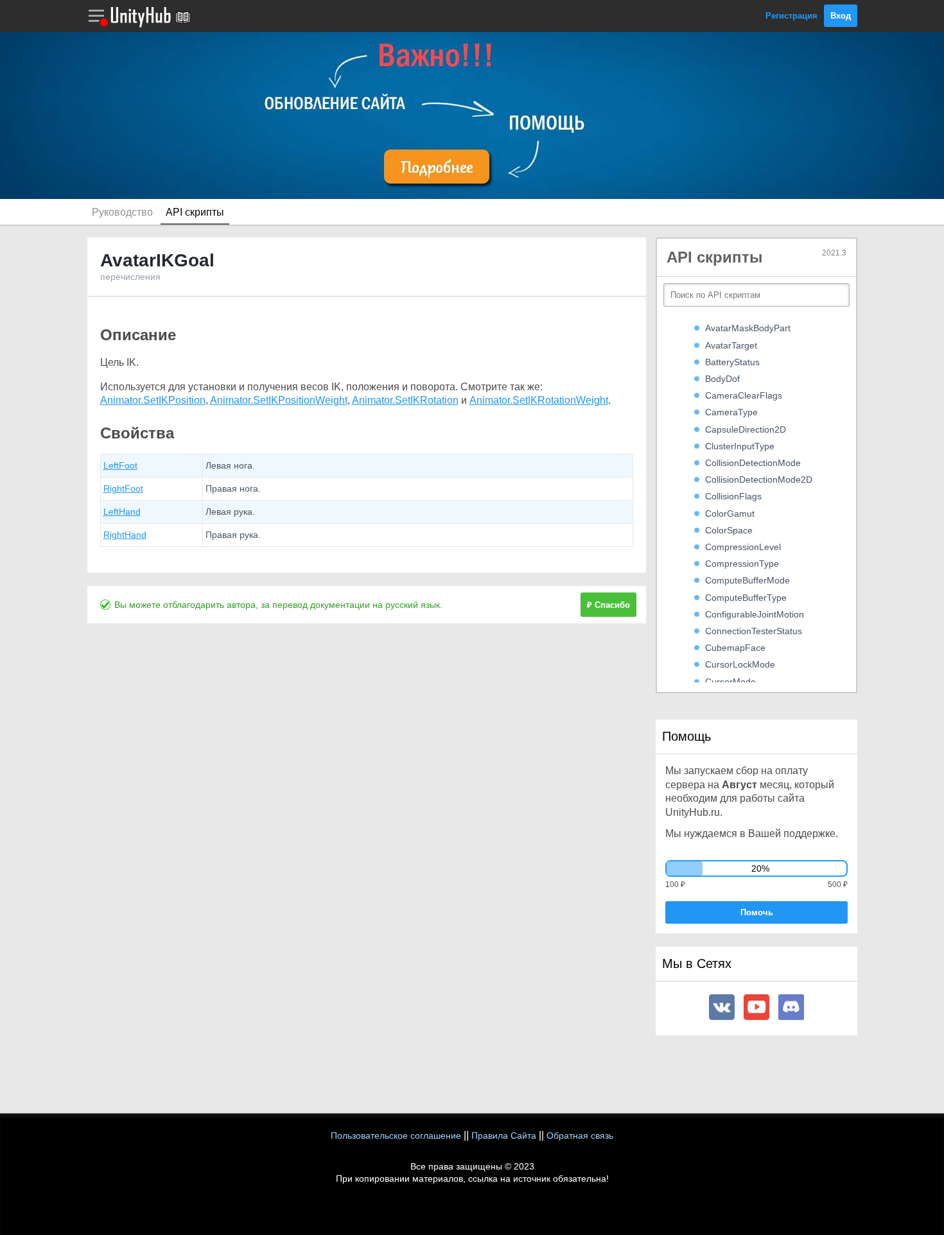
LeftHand (122, 511)
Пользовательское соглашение (396, 1135)
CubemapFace (735, 648)
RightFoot (123, 488)
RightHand (124, 535)
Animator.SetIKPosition (152, 400)
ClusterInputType (739, 446)
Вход (840, 16)
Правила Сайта (503, 1135)
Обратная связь (579, 1135)
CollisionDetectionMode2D (758, 479)
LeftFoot (120, 465)
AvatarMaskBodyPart (748, 328)
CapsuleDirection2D (745, 429)
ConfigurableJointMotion (754, 614)
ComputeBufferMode (747, 580)
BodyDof (722, 379)
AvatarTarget (731, 345)
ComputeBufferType (746, 597)
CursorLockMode (740, 664)
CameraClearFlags (743, 395)
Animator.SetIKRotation (405, 400)
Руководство (122, 212)
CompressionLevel (743, 547)
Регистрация (791, 16)
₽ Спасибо (608, 605)
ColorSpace (729, 530)
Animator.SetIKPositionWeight (278, 400)
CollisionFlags (733, 496)
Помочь (756, 912)
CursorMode (730, 682)
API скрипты (195, 212)
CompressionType (742, 563)
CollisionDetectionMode (753, 463)
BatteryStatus (732, 362)
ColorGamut (730, 513)
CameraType (731, 412)
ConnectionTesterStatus (753, 631)
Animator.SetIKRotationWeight (538, 400)
